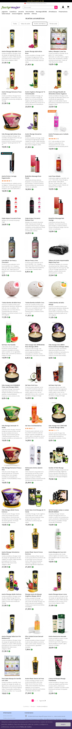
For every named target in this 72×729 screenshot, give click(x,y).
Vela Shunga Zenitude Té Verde (10, 426)
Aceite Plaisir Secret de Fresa (34, 678)
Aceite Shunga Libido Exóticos (11, 594)
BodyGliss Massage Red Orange (56, 219)
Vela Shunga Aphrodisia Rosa (11, 134)
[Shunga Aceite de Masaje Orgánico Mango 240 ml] (35, 581)
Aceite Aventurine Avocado (57, 636)
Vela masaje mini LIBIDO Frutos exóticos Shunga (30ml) (59, 346)
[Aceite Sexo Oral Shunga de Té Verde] (35, 497)
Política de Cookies (26, 727)
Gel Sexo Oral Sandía (8, 345)
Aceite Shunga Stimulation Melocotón (10, 553)
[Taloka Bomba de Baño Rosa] (12, 290)
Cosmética (12, 12)
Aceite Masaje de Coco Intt (57, 552)
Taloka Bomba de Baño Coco (34, 302)
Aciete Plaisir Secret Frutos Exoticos (34, 553)
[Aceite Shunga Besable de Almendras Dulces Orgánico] (59, 79)
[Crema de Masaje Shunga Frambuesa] (59, 666)
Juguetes (5, 12)
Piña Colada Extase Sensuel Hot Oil (34, 637)
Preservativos (63, 12)
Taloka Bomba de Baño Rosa (11, 302)
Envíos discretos (7, 716)
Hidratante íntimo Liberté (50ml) (33, 469)
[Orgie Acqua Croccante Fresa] (12, 205)
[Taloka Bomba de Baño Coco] (35, 290)
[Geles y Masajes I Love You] (59, 38)
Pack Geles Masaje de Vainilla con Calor (11, 679)
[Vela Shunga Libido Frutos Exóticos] (12, 497)
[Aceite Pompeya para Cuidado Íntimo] (59, 121)
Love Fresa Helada (54, 176)
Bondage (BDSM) (41, 12)
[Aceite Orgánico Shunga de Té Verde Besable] (35, 79)
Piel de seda (53, 24)
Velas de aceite (25, 24)
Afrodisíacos (53, 12)
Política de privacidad (9, 718)
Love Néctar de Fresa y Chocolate (9, 261)
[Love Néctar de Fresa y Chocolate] (12, 248)
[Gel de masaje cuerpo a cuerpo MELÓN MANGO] (59, 497)
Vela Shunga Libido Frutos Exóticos (10, 511)
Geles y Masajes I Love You (57, 51)
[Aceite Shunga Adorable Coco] (12, 38)
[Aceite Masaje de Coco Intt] (59, 539)
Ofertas (34, 13)
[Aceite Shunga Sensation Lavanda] (35, 121)
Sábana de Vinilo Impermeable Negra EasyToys (59, 261)
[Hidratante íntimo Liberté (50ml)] (35, 455)
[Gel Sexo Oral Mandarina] (35, 413)
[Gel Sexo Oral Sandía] (12, 332)
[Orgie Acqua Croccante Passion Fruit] (35, 205)
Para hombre (30, 12)
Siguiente (42, 701)
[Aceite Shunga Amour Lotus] (59, 581)
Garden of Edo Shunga (56, 468)
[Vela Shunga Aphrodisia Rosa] (12, 121)
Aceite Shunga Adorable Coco (11, 51)
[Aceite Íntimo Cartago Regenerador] (12, 163)
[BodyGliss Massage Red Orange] (59, 205)
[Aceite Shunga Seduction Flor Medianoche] (12, 623)
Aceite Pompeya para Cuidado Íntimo (58, 135)
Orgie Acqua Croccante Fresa (11, 218)
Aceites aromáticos (40, 24)
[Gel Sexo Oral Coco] (35, 372)
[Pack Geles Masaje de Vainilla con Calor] (12, 666)
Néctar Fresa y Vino (31, 260)
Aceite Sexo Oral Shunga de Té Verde (35, 511)
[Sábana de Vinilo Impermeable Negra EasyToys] (59, 248)
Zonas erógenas (17, 13)
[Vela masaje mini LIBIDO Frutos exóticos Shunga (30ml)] (59, 332)
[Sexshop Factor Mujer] (11, 9)
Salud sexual (6, 13)
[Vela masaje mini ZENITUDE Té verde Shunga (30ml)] (59, 413)
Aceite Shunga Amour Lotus (58, 594)
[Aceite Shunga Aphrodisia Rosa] (35, 38)
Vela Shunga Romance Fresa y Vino (11, 469)
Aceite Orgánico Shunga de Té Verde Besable (35, 93)
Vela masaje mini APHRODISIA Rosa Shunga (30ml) (35, 346)
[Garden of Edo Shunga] (59, 455)
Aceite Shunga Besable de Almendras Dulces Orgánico (58, 93)
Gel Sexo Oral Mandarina (33, 426)
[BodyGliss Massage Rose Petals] (35, 163)
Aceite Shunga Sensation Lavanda (33, 135)
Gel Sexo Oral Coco (31, 385)
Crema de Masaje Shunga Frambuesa (57, 679)
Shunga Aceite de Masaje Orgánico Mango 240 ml (33, 595)
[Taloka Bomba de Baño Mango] (59, 290)
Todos (15, 24)
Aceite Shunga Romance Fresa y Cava (11, 93)
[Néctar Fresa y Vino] (35, 248)
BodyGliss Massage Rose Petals (33, 177)
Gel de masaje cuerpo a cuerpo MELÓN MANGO (59, 511)
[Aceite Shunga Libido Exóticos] (12, 581)
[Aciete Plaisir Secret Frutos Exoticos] (35, 539)
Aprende (27, 13)
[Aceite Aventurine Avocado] (59, 623)
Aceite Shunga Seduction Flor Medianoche (11, 637)
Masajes (33, 706)
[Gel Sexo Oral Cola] (59, 372)
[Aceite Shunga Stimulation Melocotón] (12, 539)
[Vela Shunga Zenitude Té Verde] (12, 413)
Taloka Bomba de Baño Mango (56, 303)
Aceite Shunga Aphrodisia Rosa (33, 52)
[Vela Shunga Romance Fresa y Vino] (12, 455)
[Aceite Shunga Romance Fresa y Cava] (12, 79)
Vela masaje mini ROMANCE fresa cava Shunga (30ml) (11, 386)
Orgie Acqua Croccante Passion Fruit (32, 219)
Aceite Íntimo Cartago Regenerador (9, 177)
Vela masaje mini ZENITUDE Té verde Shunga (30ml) (58, 426)
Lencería (21, 12)
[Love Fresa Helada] (59, 163)
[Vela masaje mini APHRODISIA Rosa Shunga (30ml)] (35, 332)
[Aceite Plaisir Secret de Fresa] (35, 666)
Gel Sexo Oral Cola (55, 385)
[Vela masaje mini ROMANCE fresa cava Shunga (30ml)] (12, 372)
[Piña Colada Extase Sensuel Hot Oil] (35, 623)
